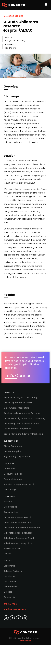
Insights (8, 501)
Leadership (9, 565)
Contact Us (9, 597)
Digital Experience (13, 446)
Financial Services (13, 479)
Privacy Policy (25, 640)
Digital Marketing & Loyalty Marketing (23, 434)
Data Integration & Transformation (22, 423)
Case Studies (10, 506)
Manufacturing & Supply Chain (19, 484)
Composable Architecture (17, 522)
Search (7, 553)
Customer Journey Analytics (18, 517)
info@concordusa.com (15, 609)
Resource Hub (11, 512)
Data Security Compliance (17, 428)
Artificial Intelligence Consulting (20, 397)
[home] (13, 5)
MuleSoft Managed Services (18, 532)
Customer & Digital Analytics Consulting (24, 418)
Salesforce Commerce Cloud (19, 538)
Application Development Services (22, 413)
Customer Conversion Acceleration (22, 527)
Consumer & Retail (13, 473)
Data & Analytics (12, 451)
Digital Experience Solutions (18, 402)
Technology (10, 489)
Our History (9, 576)
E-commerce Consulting (16, 407)
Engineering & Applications (18, 456)
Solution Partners (13, 571)
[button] (46, 6)
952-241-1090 (10, 604)
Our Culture (10, 581)
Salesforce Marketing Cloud (18, 543)
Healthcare (9, 468)
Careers (8, 591)
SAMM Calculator (13, 548)
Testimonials (10, 586)
